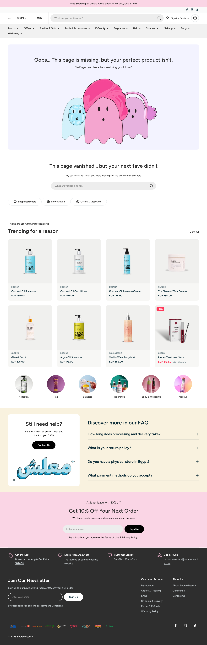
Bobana (15, 287)
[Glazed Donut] (30, 327)
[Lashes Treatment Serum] (177, 327)
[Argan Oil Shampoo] (79, 327)
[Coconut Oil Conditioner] (79, 261)
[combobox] (107, 18)
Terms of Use (112, 537)
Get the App (22, 554)
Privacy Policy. (130, 537)
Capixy (161, 353)
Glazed (162, 287)
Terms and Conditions (52, 605)
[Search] (159, 18)
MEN (39, 18)
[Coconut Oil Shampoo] (30, 261)
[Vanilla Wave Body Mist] (128, 327)
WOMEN (21, 18)
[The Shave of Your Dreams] (177, 261)
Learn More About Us (76, 554)
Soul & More (115, 353)
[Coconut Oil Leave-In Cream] (128, 261)
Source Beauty (25, 636)
